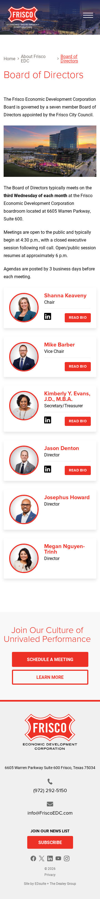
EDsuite (40, 883)
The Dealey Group (63, 883)
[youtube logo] (58, 858)
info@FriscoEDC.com (50, 813)
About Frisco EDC (33, 58)
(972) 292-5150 (50, 790)
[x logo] (41, 858)
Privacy (50, 874)
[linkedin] (47, 316)
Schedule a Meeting (50, 659)
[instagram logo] (66, 858)
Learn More (50, 677)
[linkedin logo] (50, 858)
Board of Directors (69, 58)
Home (9, 58)
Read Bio (78, 317)
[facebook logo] (33, 858)
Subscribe (50, 842)
